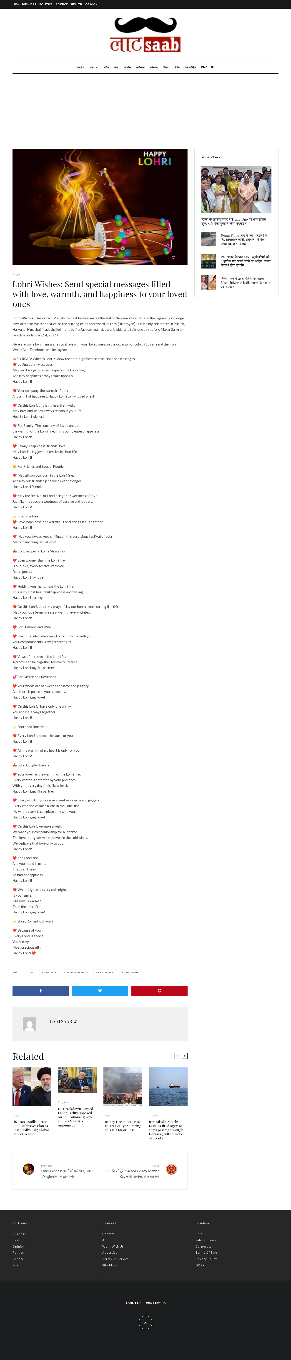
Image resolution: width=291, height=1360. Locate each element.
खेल (116, 67)
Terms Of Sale (206, 1252)
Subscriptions (206, 1240)
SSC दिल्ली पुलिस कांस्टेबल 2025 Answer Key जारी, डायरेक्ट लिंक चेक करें (132, 1171)
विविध (177, 67)
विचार (165, 67)
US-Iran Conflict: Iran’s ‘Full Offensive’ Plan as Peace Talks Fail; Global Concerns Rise (31, 1128)
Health (76, 4)
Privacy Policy (206, 1259)
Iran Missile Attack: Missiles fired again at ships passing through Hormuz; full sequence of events (167, 1130)
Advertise (109, 1252)
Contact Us (156, 1303)
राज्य (92, 67)
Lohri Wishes (131, 972)
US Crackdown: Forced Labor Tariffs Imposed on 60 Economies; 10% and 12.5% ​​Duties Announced (75, 1117)
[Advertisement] (145, 108)
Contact (108, 1234)
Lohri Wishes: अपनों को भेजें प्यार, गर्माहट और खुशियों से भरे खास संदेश (67, 1171)
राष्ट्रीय (80, 67)
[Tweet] (100, 991)
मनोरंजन (140, 67)
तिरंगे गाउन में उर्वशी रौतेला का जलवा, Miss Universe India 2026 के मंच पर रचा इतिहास (246, 282)
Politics (46, 4)
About (107, 1240)
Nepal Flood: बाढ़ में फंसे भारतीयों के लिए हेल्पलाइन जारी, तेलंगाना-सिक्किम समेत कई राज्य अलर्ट (244, 239)
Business (29, 4)
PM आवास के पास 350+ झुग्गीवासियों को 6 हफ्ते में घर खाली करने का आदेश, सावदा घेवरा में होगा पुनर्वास (246, 261)
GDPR (200, 1265)
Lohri (31, 972)
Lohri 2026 (49, 972)
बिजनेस (127, 67)
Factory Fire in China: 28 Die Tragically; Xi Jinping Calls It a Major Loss (122, 1126)
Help (199, 1234)
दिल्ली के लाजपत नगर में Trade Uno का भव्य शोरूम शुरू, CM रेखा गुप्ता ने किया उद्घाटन (233, 221)
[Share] (41, 991)
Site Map (109, 1265)
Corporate (204, 1246)
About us (133, 1303)
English (207, 67)
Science (62, 4)
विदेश (16, 4)
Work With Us (113, 1246)
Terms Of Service (115, 1259)
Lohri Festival (106, 972)
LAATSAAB (61, 1021)
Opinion (91, 4)
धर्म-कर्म (154, 67)
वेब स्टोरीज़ (190, 67)
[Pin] (159, 991)
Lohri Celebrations (76, 972)
